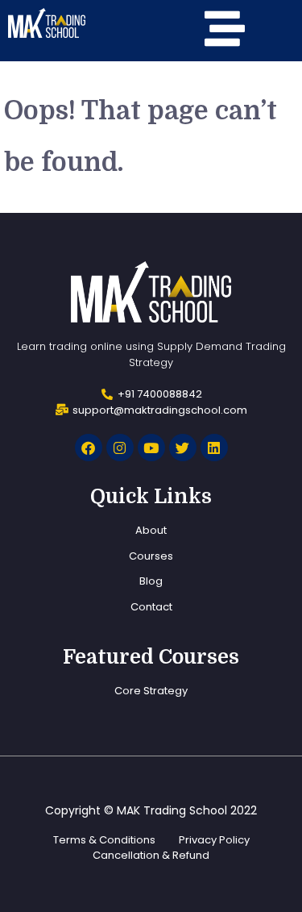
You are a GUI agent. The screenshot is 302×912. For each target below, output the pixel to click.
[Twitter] (183, 447)
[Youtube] (151, 447)
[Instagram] (120, 447)
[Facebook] (88, 447)
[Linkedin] (214, 447)
